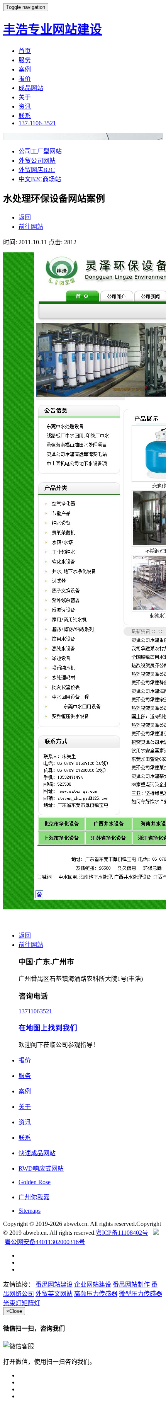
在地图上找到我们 (48, 1028)
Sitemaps (30, 1210)
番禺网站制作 (131, 1284)
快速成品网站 (37, 1153)
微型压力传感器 (140, 1293)
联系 (25, 115)
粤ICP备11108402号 (122, 1232)
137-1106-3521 (37, 123)
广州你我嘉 (34, 1197)
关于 (25, 97)
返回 (25, 217)
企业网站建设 (92, 1284)
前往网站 (31, 226)
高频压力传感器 (95, 1293)
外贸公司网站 (37, 160)
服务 (25, 60)
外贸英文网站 (54, 1293)
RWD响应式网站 (41, 1168)
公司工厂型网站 (40, 151)
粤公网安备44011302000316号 (45, 1242)
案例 (25, 69)
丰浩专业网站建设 (52, 29)
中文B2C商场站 (40, 179)
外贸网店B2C (37, 170)
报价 (25, 78)
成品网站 (31, 88)
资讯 (25, 106)
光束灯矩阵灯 (21, 1303)
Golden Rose (35, 1182)
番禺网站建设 (54, 1284)
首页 (25, 51)
